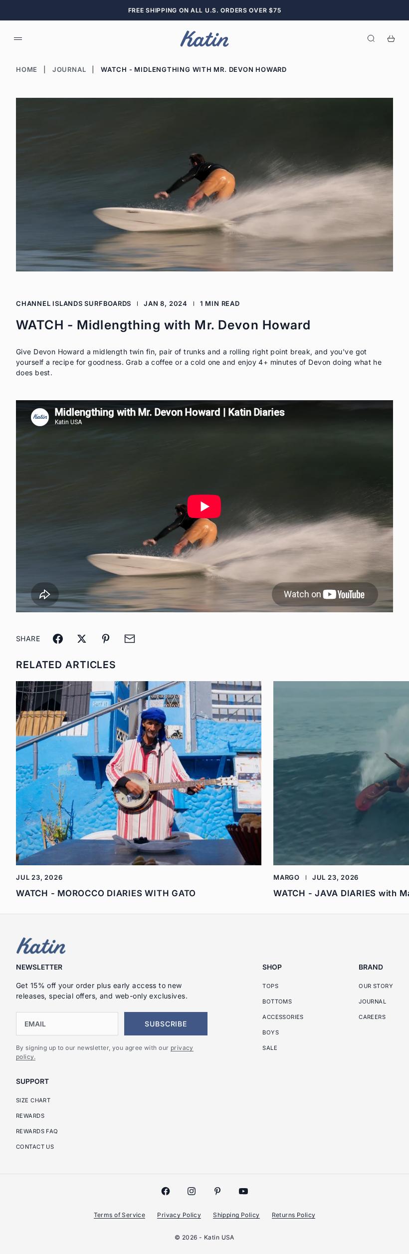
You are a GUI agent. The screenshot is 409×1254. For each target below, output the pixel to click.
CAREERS (372, 1016)
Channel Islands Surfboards (73, 303)
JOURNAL (372, 1001)
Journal (69, 69)
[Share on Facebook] (58, 639)
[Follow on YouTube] (243, 1191)
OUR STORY (376, 986)
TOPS (270, 986)
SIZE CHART (33, 1100)
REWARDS (30, 1115)
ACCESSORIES (283, 1016)
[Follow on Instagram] (192, 1191)
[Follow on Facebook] (166, 1191)
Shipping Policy (236, 1215)
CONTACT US (35, 1146)
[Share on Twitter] (82, 639)
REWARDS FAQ (37, 1131)
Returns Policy (294, 1215)
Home (26, 69)
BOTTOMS (277, 1001)
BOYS (270, 1032)
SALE (269, 1047)
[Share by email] (130, 639)
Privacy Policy (179, 1215)
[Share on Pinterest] (106, 639)
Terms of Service (120, 1215)
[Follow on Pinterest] (217, 1191)
